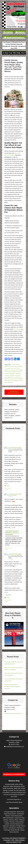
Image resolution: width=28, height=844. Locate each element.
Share (7, 489)
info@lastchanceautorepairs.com (13, 713)
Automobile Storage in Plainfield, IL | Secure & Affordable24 (12, 532)
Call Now (8, 594)
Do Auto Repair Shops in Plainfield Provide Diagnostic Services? (12, 686)
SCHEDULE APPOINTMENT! (14, 392)
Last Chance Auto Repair (14, 15)
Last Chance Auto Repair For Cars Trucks (15, 448)
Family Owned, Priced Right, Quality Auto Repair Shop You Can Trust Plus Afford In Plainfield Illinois (13, 65)
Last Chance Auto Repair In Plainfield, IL (14, 838)
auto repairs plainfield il (11, 371)
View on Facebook (7, 488)
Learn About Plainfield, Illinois (14, 802)
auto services (17, 329)
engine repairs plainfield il (16, 378)
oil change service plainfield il (11, 380)
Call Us (9, 32)
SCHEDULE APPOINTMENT (14, 774)
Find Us (21, 32)
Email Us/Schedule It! (15, 38)
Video (8, 486)
